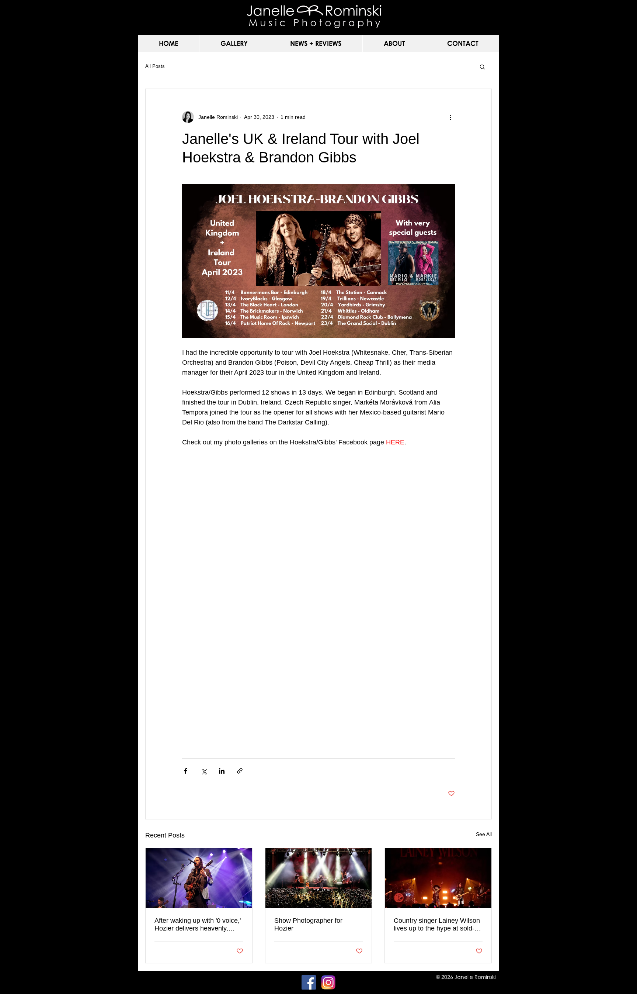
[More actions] (450, 117)
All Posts (155, 66)
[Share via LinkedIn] (221, 770)
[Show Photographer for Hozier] (318, 878)
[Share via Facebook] (185, 770)
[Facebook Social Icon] (309, 982)
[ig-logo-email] (328, 982)
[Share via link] (239, 770)
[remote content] (318, 604)
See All (484, 834)
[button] (234, 43)
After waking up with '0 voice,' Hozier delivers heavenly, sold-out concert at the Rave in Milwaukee (197, 924)
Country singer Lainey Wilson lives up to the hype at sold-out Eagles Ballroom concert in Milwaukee (437, 924)
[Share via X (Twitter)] (203, 770)
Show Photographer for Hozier (308, 924)
